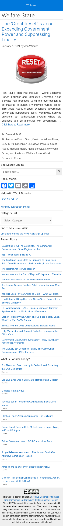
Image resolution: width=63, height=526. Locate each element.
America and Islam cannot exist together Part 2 (26, 466)
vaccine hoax (17, 153)
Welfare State (34, 153)
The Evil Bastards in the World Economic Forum (26, 279)
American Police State (18, 139)
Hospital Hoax (18, 148)
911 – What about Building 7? (16, 254)
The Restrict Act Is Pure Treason (18, 268)
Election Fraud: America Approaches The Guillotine (27, 416)
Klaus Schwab (35, 148)
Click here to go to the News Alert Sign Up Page (25, 233)
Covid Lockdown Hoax (45, 139)
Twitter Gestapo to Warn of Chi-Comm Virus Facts (27, 441)
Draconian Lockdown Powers (32, 143)
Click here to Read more (16, 124)
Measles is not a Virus (13, 390)
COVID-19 (8, 143)
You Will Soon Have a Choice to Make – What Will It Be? (30, 294)
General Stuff (13, 134)
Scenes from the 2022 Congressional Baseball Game (28, 325)
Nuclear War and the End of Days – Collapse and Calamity (31, 274)
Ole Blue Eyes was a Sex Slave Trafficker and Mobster (30, 379)
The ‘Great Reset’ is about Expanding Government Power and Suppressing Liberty (28, 31)
